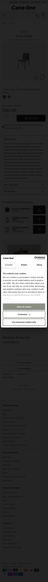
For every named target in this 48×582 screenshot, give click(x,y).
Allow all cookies (24, 307)
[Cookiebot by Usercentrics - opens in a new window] (34, 258)
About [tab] (39, 265)
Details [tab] (24, 265)
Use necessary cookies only (24, 322)
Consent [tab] (8, 265)
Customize (22, 314)
